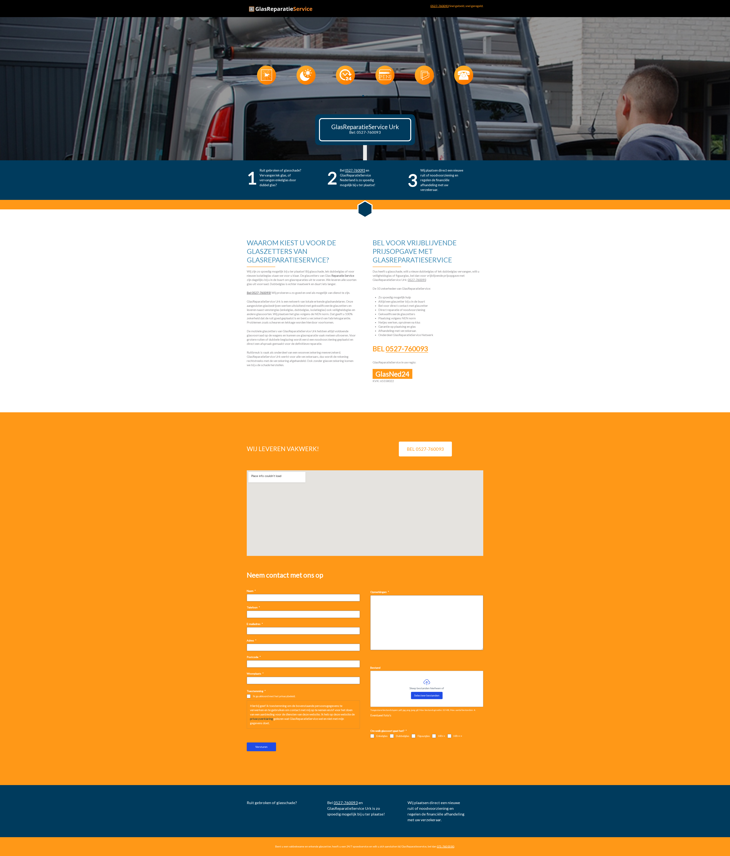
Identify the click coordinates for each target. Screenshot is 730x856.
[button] (363, 95)
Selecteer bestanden (426, 695)
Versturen (261, 746)
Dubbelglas (402, 736)
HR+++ (458, 736)
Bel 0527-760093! (259, 292)
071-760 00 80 (445, 846)
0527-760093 (439, 6)
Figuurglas (424, 736)
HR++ (441, 736)
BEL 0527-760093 (425, 449)
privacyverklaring (261, 718)
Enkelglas (382, 736)
